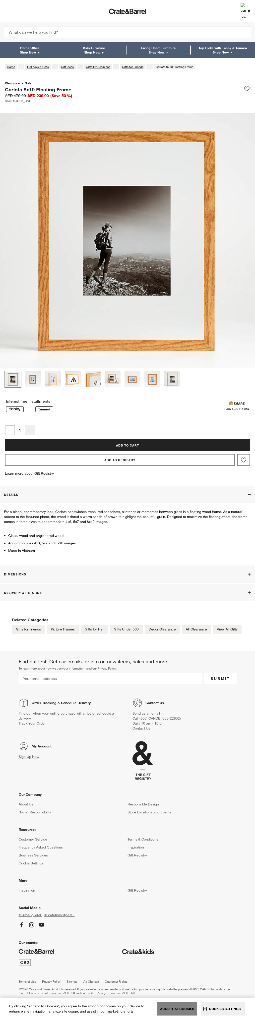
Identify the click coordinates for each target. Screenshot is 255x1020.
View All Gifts (227, 629)
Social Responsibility (35, 812)
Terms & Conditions (143, 839)
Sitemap (71, 981)
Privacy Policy (107, 668)
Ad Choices (91, 981)
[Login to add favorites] (247, 89)
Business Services (33, 855)
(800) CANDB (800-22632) (160, 718)
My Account (42, 746)
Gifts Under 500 (126, 629)
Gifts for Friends (28, 629)
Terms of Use (27, 981)
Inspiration (136, 847)
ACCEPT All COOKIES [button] (177, 1009)
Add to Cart (127, 445)
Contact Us (154, 703)
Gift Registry (137, 855)
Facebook (22, 925)
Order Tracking (44, 703)
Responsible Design (143, 804)
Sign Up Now (29, 756)
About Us (26, 804)
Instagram (32, 925)
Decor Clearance (162, 629)
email (155, 713)
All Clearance (196, 629)
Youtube (42, 925)
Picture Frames (63, 629)
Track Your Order (32, 723)
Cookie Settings (31, 863)
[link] (18, 11)
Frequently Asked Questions (41, 847)
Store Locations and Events (149, 812)
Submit (220, 678)
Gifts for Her (94, 629)
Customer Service (33, 839)
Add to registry (119, 460)
